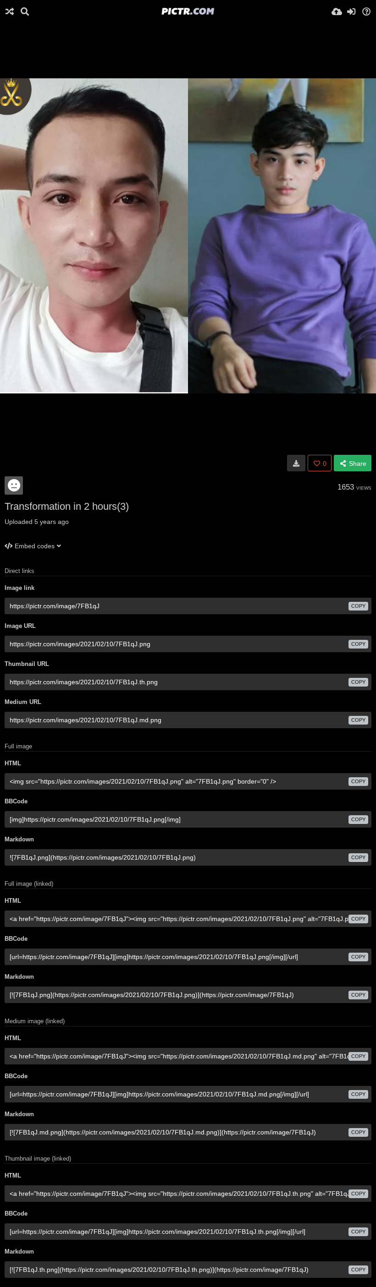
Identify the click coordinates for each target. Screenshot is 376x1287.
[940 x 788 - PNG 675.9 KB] (296, 463)
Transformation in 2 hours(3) (67, 506)
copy (358, 606)
